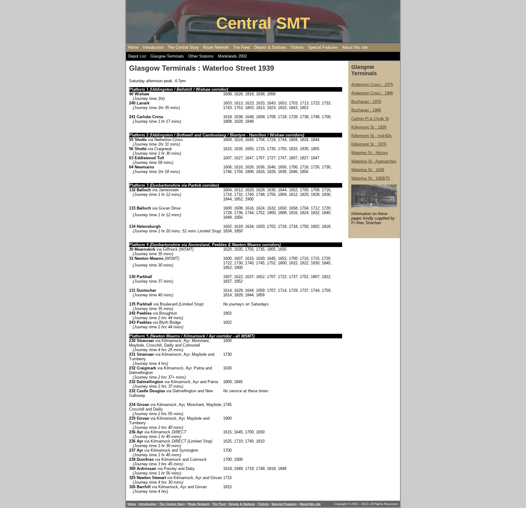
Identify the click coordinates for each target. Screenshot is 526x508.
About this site (355, 47)
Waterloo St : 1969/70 (370, 178)
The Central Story (183, 47)
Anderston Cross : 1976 (372, 84)
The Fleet (241, 47)
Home (133, 47)
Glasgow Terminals (167, 56)
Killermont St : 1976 (368, 144)
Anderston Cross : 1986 (372, 93)
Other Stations (201, 56)
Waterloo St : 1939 (367, 170)
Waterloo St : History (369, 152)
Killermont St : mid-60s (371, 135)
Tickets (297, 47)
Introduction (153, 47)
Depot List (137, 56)
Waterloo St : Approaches (373, 161)
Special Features (323, 47)
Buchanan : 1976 (366, 101)
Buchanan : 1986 (366, 110)
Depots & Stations (270, 47)
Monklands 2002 (232, 56)
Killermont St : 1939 (368, 127)
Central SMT (263, 23)
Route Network (216, 47)
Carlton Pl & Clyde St (370, 118)
